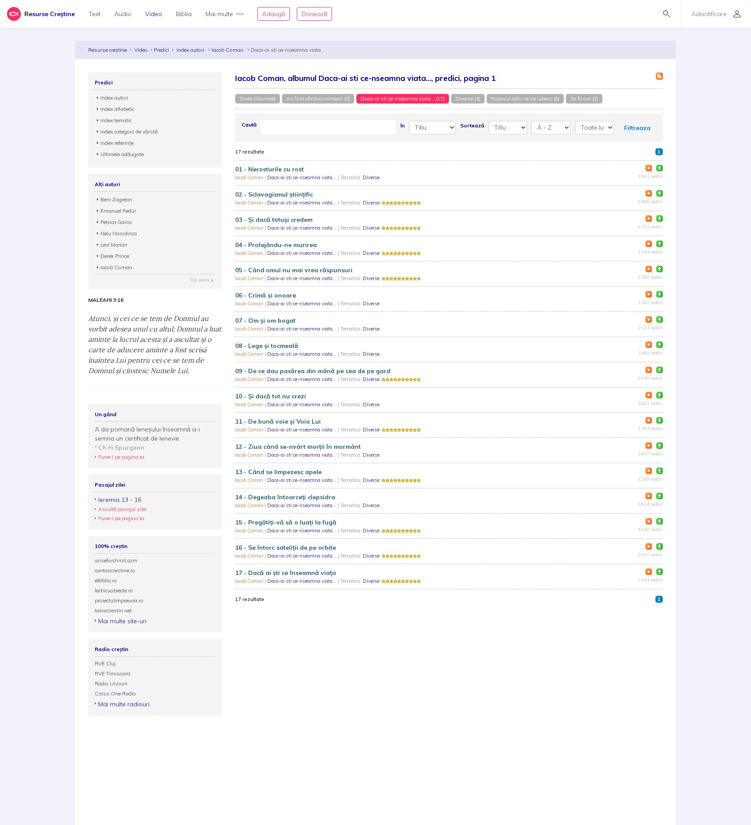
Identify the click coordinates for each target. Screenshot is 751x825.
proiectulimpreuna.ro (119, 600)
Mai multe (219, 14)
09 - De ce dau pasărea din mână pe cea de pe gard (312, 371)
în (402, 125)
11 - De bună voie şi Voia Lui (278, 421)
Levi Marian (113, 244)
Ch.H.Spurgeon (121, 447)
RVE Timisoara (112, 673)
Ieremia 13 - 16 (119, 500)
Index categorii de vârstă (129, 131)
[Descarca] (659, 168)
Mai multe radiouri (124, 704)
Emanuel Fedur (118, 210)
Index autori (191, 50)
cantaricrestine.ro (115, 570)
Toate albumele (257, 98)
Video (153, 14)
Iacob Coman (228, 50)
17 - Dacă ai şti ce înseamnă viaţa (285, 573)
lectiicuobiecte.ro (114, 590)
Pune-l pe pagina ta (121, 457)
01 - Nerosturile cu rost (269, 169)
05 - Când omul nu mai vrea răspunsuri (293, 270)
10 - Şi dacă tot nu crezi (270, 396)
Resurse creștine (107, 50)
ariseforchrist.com (116, 560)
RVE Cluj (105, 663)
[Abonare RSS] (659, 76)
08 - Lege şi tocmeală (266, 346)
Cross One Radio (115, 693)
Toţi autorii (199, 279)
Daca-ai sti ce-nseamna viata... (302, 177)
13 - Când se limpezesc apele (278, 472)
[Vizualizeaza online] (648, 168)
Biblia (184, 14)
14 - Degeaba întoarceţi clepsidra (285, 497)
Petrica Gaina (116, 222)
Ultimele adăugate (122, 154)
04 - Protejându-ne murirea (276, 245)
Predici (161, 50)
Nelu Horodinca (118, 233)
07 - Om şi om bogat (265, 320)
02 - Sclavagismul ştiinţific (274, 194)
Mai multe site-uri (122, 621)
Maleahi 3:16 (105, 300)
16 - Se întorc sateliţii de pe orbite (285, 547)
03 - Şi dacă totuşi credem (273, 220)
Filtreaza (637, 128)
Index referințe (116, 143)
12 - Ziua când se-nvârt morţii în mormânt (298, 447)
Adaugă (273, 14)
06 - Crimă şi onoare (265, 295)
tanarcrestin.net (113, 610)
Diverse (371, 177)
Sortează (472, 125)
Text (94, 14)
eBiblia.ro (106, 580)
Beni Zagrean (116, 199)
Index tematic (116, 120)
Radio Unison (111, 683)
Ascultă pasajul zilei (122, 509)
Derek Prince (114, 256)
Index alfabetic (117, 109)
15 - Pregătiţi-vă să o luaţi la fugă (285, 522)
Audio (122, 14)
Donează (314, 14)
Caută (249, 124)
